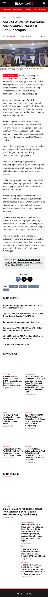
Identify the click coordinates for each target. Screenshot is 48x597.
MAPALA (23, 286)
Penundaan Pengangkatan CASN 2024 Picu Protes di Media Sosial (22, 306)
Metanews (16, 17)
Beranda (6, 17)
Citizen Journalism (31, 374)
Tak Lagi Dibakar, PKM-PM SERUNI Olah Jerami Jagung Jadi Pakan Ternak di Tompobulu (13, 452)
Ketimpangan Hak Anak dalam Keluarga (21, 322)
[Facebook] (18, 279)
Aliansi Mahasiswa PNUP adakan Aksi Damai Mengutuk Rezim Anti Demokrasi (23, 337)
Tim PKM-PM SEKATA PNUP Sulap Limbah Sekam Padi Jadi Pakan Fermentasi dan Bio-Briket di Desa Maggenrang (35, 420)
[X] (24, 279)
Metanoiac (11, 36)
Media (5, 412)
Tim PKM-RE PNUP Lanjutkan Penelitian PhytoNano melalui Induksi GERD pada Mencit (11, 419)
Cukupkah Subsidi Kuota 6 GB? (16, 344)
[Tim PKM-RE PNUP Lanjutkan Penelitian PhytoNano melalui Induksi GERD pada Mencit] (13, 403)
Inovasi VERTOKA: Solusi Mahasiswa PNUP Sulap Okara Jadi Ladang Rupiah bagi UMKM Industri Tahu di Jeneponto (35, 454)
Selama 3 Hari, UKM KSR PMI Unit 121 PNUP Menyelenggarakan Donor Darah (22, 329)
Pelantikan (33, 286)
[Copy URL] (30, 279)
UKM (5, 290)
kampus (14, 286)
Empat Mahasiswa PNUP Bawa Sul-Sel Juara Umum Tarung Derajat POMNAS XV (23, 315)
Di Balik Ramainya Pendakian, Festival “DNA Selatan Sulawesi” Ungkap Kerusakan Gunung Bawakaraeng (12, 381)
